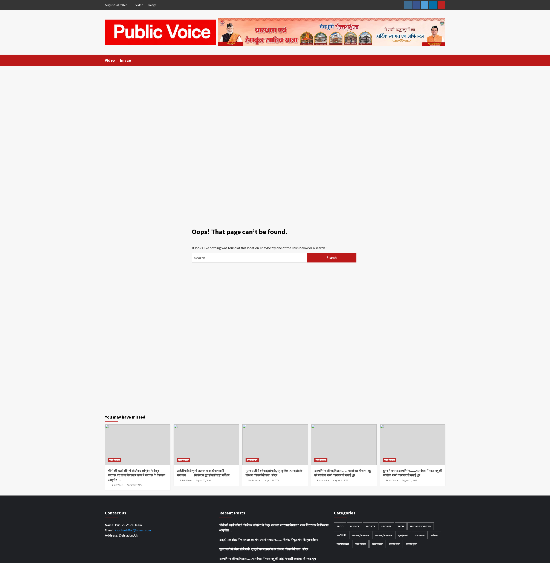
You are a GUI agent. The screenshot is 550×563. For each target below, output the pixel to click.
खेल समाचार (420, 535)
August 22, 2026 (134, 484)
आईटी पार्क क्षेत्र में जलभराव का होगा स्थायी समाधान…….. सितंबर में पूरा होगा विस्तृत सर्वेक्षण (268, 540)
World (341, 535)
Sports (370, 526)
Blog (340, 526)
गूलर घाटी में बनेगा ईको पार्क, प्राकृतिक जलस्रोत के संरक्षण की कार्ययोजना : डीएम (263, 549)
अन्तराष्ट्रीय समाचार (360, 535)
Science (354, 526)
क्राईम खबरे (403, 535)
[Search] (442, 60)
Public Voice (117, 484)
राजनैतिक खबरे (343, 544)
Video (139, 5)
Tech (400, 526)
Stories (386, 526)
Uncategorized (420, 526)
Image (152, 5)
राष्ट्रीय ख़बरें (411, 544)
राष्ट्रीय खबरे (394, 544)
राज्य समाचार (114, 460)
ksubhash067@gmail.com (133, 530)
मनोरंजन (434, 535)
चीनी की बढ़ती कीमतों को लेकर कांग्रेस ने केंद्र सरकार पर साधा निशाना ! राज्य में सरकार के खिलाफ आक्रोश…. (136, 475)
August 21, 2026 (271, 480)
